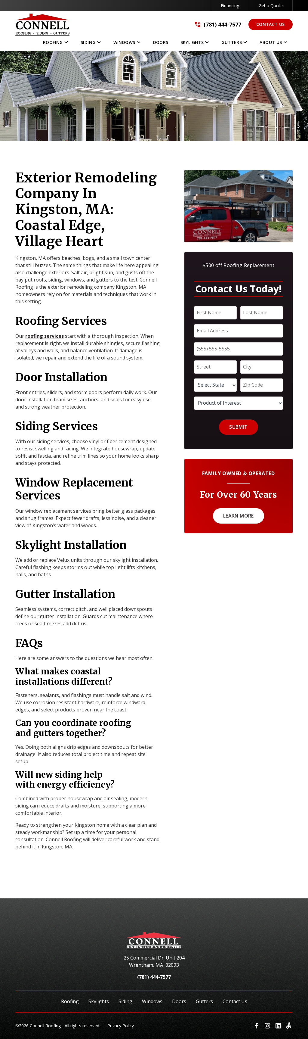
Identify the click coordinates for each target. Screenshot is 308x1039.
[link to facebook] (256, 1025)
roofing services (44, 336)
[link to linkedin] (278, 1025)
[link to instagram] (267, 1025)
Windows (152, 1001)
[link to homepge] (42, 25)
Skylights (98, 1001)
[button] (55, 43)
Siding (125, 1001)
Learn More (238, 515)
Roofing (70, 1001)
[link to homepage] (154, 943)
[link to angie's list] (289, 1025)
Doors (179, 1001)
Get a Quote (271, 5)
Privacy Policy (120, 1025)
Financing (230, 5)
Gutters (204, 1001)
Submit (238, 427)
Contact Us (270, 24)
